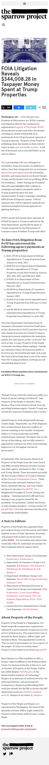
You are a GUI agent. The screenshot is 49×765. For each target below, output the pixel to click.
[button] (24, 3)
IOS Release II (37, 565)
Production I (13, 558)
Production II (26, 558)
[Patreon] (11, 754)
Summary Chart (14, 582)
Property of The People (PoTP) (29, 126)
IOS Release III (14, 568)
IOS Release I (23, 565)
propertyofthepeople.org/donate (18, 729)
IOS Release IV (29, 568)
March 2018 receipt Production (32, 578)
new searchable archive (26, 147)
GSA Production (30, 609)
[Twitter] (4, 754)
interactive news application (15, 172)
